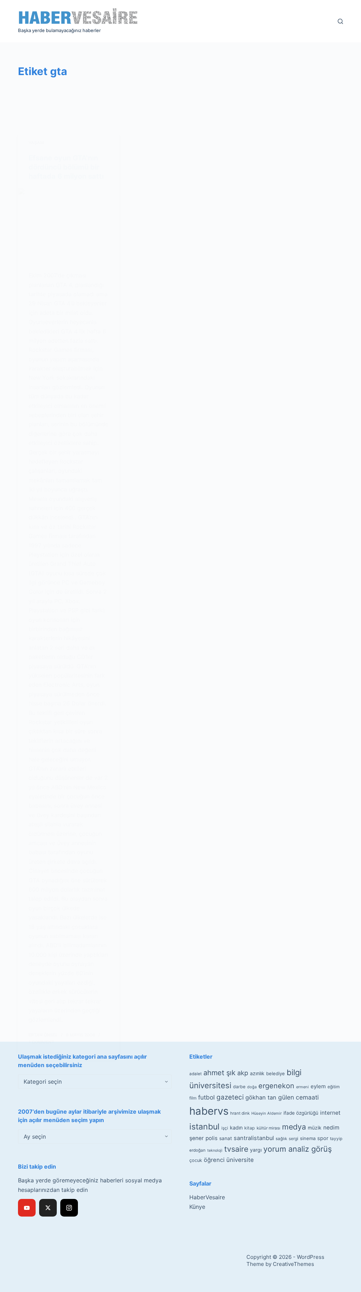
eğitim (334, 1086)
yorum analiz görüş (297, 1148)
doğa (252, 1086)
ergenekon (276, 1086)
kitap (249, 1128)
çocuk (195, 1160)
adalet (195, 1073)
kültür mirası (268, 1128)
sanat (225, 1138)
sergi (293, 1138)
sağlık (281, 1138)
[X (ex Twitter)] (48, 1208)
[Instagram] (69, 1208)
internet (330, 1112)
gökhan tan (260, 1097)
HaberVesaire (207, 1197)
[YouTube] (27, 1208)
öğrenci (214, 1159)
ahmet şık (219, 1072)
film (192, 1098)
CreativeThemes (293, 1264)
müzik (315, 1128)
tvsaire (236, 1148)
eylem (318, 1086)
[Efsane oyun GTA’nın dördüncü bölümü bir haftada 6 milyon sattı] (68, 226)
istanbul (204, 1127)
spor (322, 1138)
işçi (224, 1128)
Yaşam (36, 142)
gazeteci (230, 1097)
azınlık (257, 1073)
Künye (197, 1206)
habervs (208, 1111)
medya (294, 1126)
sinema (308, 1138)
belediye (275, 1073)
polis (212, 1138)
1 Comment (41, 1042)
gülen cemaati (298, 1097)
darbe (239, 1086)
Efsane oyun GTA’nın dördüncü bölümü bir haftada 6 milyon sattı (66, 167)
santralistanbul (254, 1137)
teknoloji (214, 1150)
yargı (256, 1150)
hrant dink (240, 1113)
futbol (206, 1097)
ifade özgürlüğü (300, 1113)
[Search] (340, 21)
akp (242, 1073)
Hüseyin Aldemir (266, 1113)
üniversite (240, 1159)
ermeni (302, 1086)
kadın (236, 1128)
